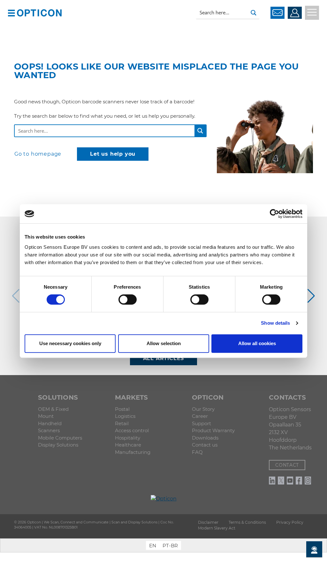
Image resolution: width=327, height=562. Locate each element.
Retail (122, 423)
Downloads (205, 438)
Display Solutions (58, 445)
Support (201, 423)
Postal (122, 409)
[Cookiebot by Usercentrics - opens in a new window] (274, 213)
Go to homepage (37, 154)
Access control (132, 430)
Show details (275, 323)
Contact (287, 465)
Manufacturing (132, 452)
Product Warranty (213, 430)
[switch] (127, 299)
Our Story (203, 409)
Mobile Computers (60, 438)
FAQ (197, 452)
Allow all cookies (257, 343)
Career (200, 416)
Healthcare (128, 445)
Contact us (204, 445)
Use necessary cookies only (70, 343)
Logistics (125, 416)
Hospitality (127, 438)
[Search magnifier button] (253, 12)
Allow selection (164, 343)
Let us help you (112, 154)
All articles (163, 358)
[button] (11, 12)
